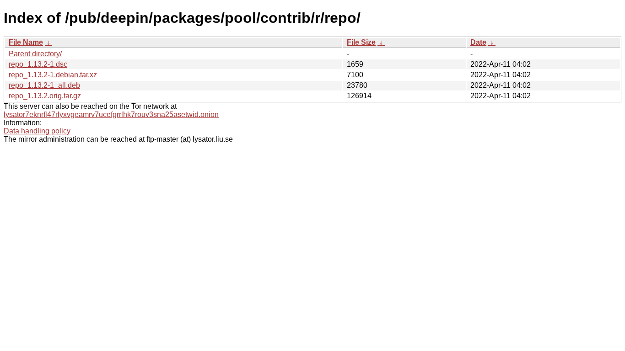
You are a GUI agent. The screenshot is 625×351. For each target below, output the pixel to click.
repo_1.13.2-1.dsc (38, 64)
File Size (361, 42)
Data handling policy (37, 131)
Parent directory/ (35, 54)
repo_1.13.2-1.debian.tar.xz (53, 75)
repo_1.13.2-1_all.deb (44, 85)
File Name (26, 42)
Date (478, 42)
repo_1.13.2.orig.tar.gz (45, 96)
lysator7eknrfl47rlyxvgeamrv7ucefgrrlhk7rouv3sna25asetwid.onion (111, 114)
